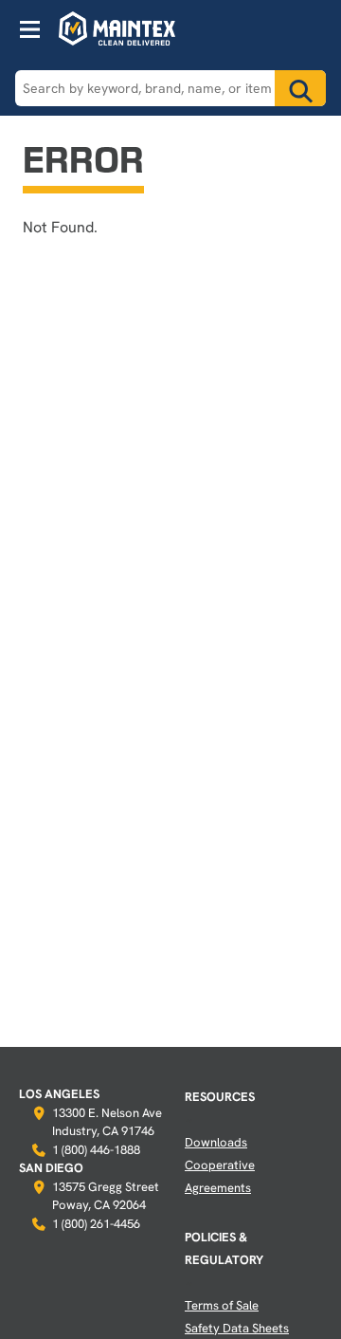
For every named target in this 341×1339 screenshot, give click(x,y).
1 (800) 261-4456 (96, 1223)
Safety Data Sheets (237, 1327)
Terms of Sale (222, 1304)
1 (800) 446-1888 (96, 1149)
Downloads (216, 1141)
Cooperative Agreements (220, 1176)
